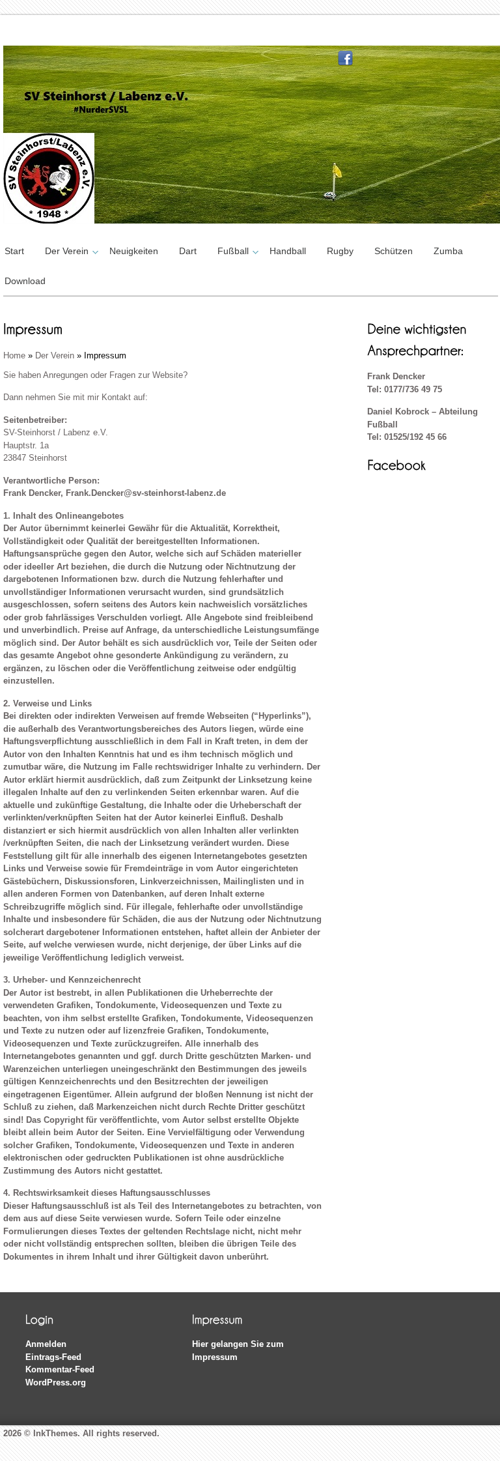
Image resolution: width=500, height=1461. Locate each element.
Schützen (393, 251)
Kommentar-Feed (59, 1369)
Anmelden (45, 1344)
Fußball (233, 251)
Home (14, 355)
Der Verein (67, 251)
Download (25, 281)
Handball (288, 251)
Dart (188, 251)
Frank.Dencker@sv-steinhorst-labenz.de (146, 493)
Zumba (448, 251)
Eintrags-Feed (53, 1357)
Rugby (340, 251)
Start (14, 251)
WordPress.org (55, 1382)
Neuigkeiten (133, 251)
